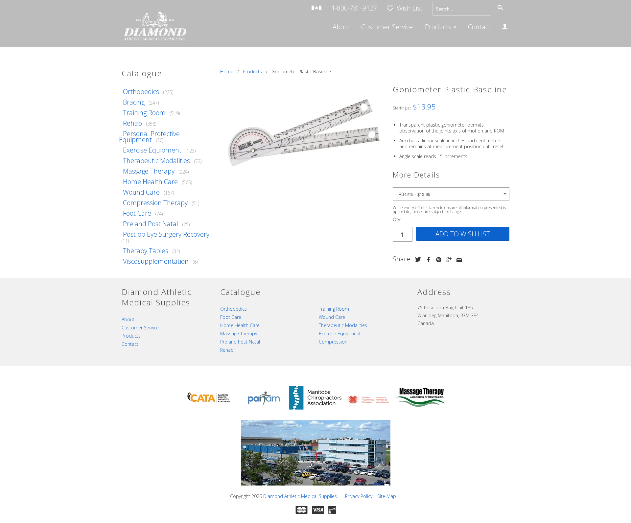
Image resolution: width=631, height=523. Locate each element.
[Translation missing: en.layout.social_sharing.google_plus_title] (447, 259)
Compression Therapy (155, 202)
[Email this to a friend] (457, 259)
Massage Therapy (149, 171)
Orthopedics (141, 91)
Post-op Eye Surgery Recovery (166, 234)
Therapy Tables (145, 250)
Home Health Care (150, 181)
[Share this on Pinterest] (437, 259)
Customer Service (387, 27)
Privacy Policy (358, 496)
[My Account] (505, 27)
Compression (333, 342)
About (341, 27)
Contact (479, 27)
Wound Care (141, 192)
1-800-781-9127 (354, 8)
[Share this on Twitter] (416, 259)
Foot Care (137, 213)
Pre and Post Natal (150, 223)
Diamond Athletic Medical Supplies (300, 496)
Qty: (397, 219)
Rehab (132, 123)
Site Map (386, 496)
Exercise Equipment (152, 150)
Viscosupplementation (156, 261)
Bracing (134, 102)
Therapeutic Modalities (156, 160)
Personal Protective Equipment (149, 136)
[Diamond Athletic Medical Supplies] (154, 27)
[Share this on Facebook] (427, 259)
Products (440, 26)
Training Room (144, 112)
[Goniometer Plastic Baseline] (303, 130)
